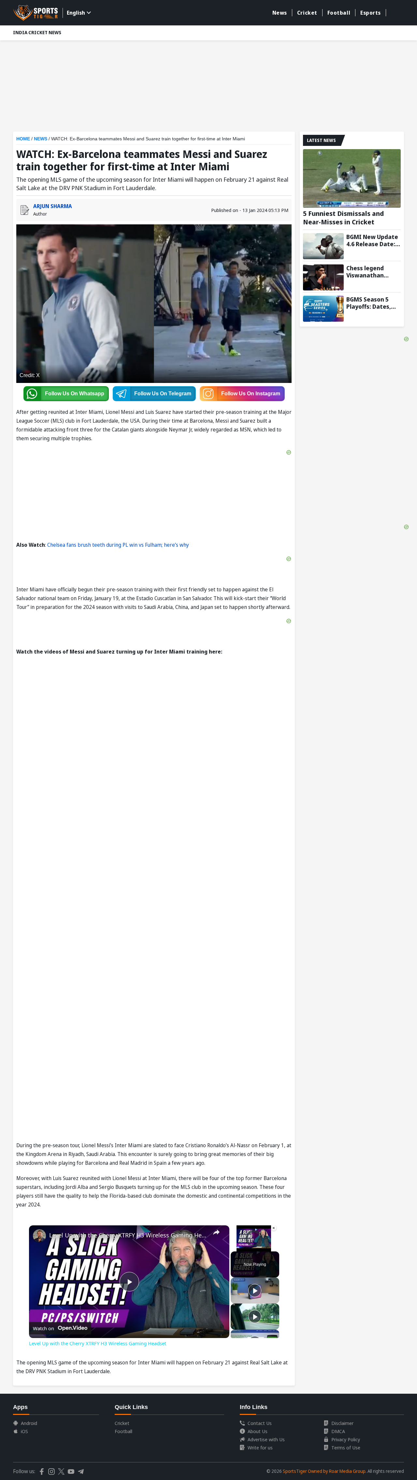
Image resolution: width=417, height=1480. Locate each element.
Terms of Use (345, 1447)
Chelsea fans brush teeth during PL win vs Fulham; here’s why (118, 544)
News (279, 12)
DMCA (338, 1431)
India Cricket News (37, 32)
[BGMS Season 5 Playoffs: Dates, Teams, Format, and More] (323, 309)
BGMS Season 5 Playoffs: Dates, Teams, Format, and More (368, 303)
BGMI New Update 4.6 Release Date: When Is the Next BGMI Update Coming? (372, 240)
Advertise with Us (266, 1439)
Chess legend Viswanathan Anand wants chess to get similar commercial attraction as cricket (373, 271)
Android (29, 1423)
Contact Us (260, 1423)
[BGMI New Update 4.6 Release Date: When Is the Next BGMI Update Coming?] (323, 246)
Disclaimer (342, 1423)
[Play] (254, 1290)
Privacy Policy (345, 1439)
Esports (370, 12)
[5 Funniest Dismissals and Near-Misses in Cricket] (352, 178)
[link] (39, 1235)
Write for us (260, 1447)
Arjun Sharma (52, 206)
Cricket (307, 12)
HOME (23, 138)
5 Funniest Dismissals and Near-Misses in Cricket (343, 217)
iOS (24, 1431)
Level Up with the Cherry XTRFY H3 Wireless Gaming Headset (128, 1235)
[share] (216, 1232)
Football (338, 12)
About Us (257, 1431)
